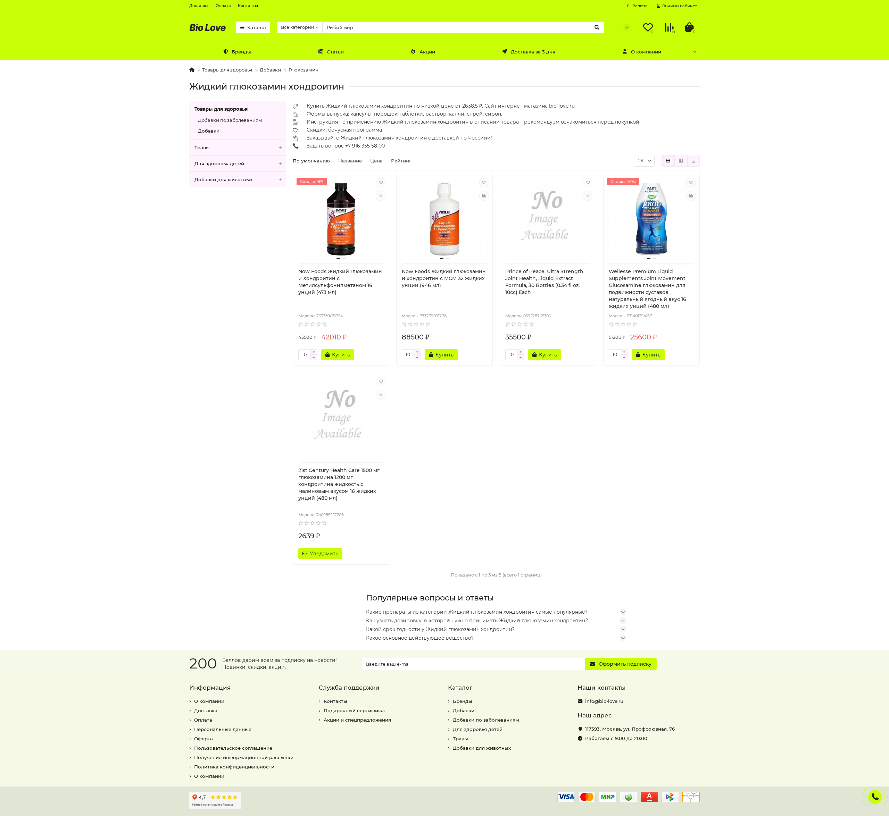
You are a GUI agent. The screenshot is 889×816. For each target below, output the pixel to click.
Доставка (199, 5)
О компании (646, 51)
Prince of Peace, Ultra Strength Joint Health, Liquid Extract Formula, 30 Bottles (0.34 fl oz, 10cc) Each (544, 281)
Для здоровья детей (219, 163)
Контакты (248, 5)
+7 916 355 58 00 (365, 146)
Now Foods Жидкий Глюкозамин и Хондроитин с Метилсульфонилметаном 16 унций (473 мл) (340, 281)
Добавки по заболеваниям (230, 120)
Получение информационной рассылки (243, 757)
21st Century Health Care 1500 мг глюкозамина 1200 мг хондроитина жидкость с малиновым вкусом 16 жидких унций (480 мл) (339, 484)
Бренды (241, 51)
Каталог (257, 27)
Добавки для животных (223, 179)
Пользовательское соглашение (233, 748)
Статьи (335, 51)
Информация (210, 687)
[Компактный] (693, 161)
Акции (427, 51)
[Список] (681, 161)
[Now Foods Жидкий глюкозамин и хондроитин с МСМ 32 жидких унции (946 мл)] (444, 219)
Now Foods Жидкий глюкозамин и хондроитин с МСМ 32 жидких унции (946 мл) (444, 278)
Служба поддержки (349, 687)
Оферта (203, 738)
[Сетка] (668, 161)
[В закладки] (380, 182)
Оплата (223, 5)
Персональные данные (222, 729)
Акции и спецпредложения (357, 720)
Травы (202, 147)
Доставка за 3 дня (533, 51)
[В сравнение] (380, 196)
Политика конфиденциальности (234, 766)
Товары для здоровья (227, 70)
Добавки (270, 70)
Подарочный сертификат (355, 710)
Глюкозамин (303, 70)
